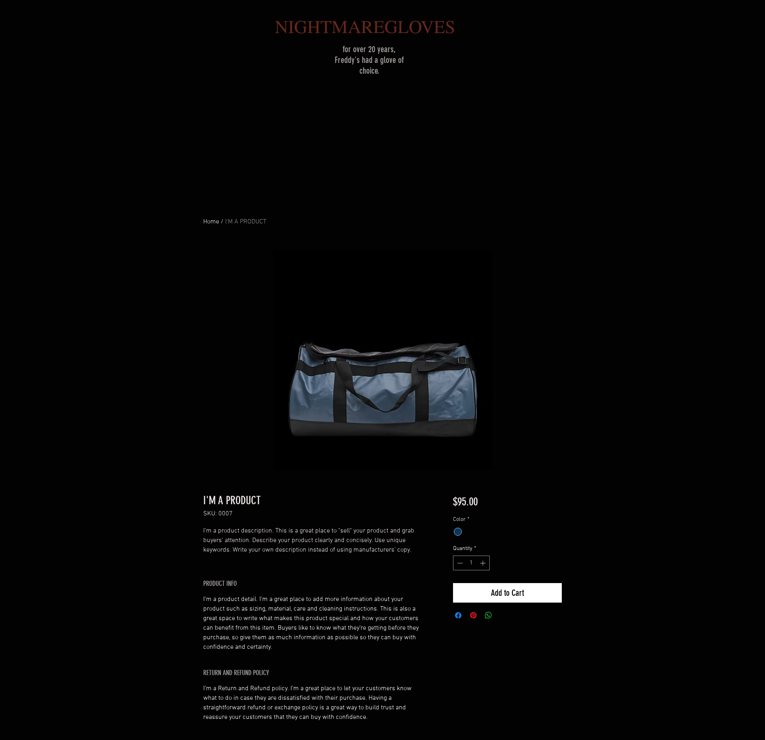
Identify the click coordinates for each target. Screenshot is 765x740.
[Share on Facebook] (458, 615)
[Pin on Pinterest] (473, 615)
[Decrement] (459, 563)
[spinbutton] (471, 563)
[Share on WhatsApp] (488, 615)
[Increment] (483, 563)
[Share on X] (503, 615)
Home (211, 222)
